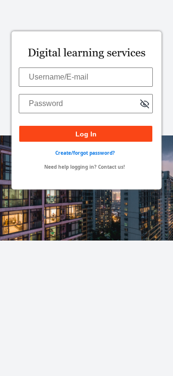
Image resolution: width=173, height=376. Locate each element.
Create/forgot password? (85, 152)
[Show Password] (144, 104)
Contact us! (111, 166)
